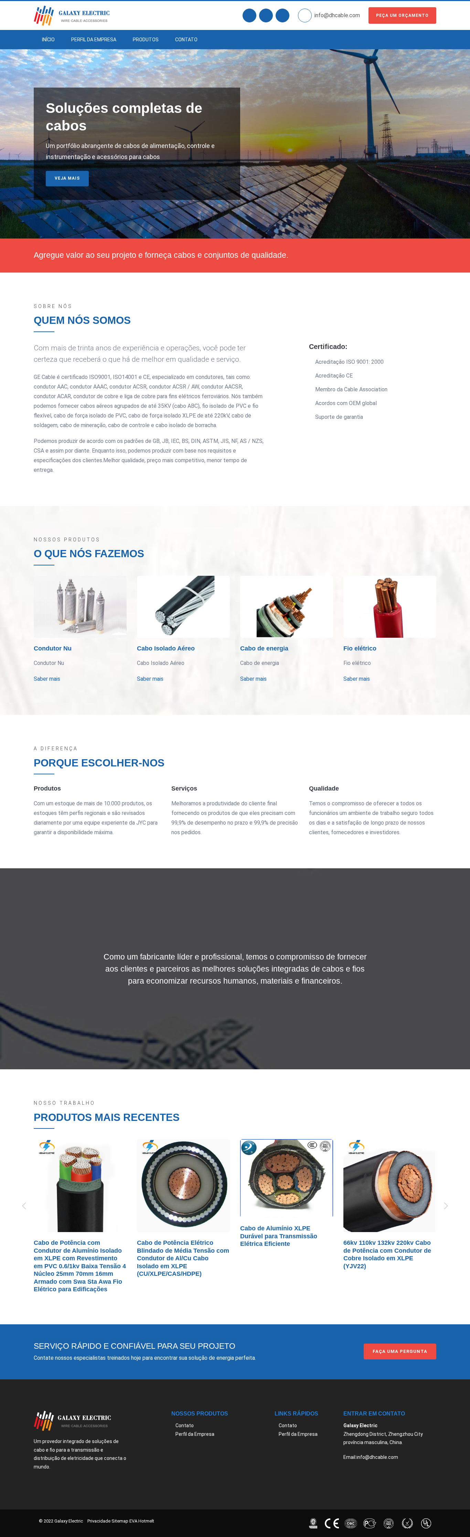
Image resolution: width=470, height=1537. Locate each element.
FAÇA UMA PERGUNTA (400, 1351)
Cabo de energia (264, 648)
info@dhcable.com (337, 15)
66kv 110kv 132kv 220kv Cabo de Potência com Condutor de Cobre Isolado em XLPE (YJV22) (387, 1254)
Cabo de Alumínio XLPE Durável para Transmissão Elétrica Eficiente (278, 1236)
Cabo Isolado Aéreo (166, 648)
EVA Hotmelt (141, 1521)
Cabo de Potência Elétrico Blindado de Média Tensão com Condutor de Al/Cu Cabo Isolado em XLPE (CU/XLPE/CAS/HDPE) (183, 1258)
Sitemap (119, 1521)
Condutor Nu (53, 648)
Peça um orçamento (402, 15)
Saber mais (69, 195)
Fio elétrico (359, 648)
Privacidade (98, 1521)
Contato (186, 39)
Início (48, 39)
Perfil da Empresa (93, 39)
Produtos (146, 39)
